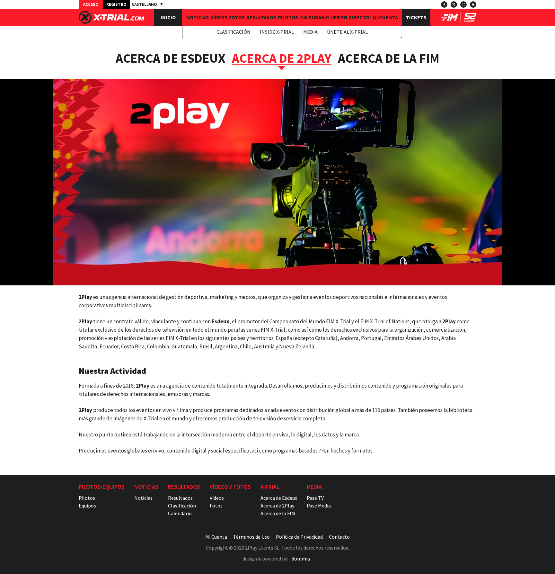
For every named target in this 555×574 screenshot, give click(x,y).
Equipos (87, 505)
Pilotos (288, 17)
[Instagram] (463, 4)
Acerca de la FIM (388, 58)
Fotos (237, 17)
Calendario (315, 17)
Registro (116, 4)
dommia (301, 558)
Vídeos (218, 17)
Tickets (416, 17)
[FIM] (449, 20)
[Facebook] (444, 4)
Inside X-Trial (277, 32)
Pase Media (319, 505)
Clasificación (233, 32)
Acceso (91, 4)
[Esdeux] (470, 20)
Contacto (339, 537)
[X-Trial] (111, 22)
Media (310, 32)
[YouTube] (473, 4)
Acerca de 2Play (277, 505)
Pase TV (315, 498)
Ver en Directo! (351, 17)
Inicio (168, 17)
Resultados (261, 17)
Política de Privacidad (299, 537)
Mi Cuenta (385, 17)
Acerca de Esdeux (170, 58)
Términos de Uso (251, 537)
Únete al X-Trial (347, 32)
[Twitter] (454, 4)
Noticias (197, 17)
